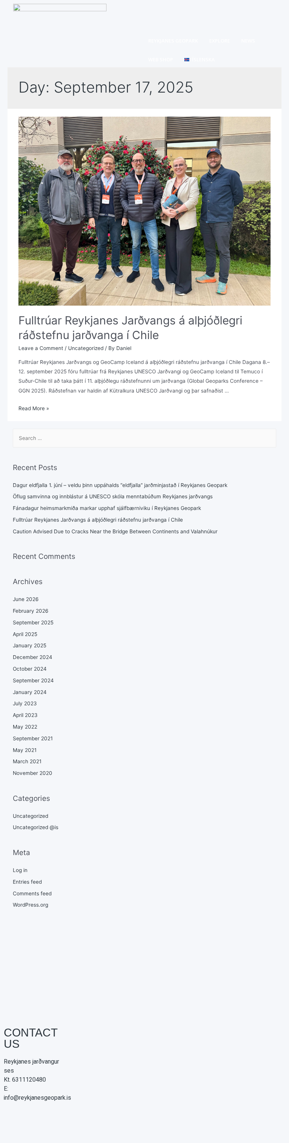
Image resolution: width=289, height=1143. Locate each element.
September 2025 (33, 622)
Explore (219, 40)
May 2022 (25, 727)
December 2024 (32, 657)
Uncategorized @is (35, 827)
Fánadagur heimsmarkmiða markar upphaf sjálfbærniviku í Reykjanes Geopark (107, 508)
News (248, 40)
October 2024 (30, 669)
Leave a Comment (40, 348)
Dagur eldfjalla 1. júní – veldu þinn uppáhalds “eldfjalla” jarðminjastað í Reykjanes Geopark (120, 485)
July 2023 (25, 703)
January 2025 (29, 645)
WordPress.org (30, 905)
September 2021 (33, 738)
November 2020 (32, 773)
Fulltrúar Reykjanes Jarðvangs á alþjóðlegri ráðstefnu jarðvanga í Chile (98, 520)
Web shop (160, 59)
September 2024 (33, 680)
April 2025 (25, 634)
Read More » (33, 408)
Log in (20, 870)
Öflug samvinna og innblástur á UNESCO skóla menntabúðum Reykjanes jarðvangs (113, 496)
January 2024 (30, 692)
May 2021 (25, 750)
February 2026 (31, 611)
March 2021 (27, 761)
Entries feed (27, 882)
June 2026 (26, 599)
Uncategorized (85, 348)
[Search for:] (145, 438)
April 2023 (25, 715)
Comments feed (32, 893)
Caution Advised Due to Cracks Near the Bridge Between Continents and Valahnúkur (115, 531)
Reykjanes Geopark (173, 40)
